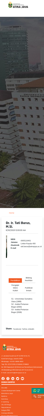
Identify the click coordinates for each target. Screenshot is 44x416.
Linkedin (31, 329)
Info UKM (4, 388)
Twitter (24, 329)
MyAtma (4, 396)
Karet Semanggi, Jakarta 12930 (12, 359)
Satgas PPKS (5, 410)
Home (11, 213)
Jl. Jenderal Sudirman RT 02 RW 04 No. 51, (15, 356)
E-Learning (5, 402)
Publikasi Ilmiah (28, 289)
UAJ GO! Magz (6, 405)
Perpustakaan (6, 407)
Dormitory (4, 399)
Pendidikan (15, 280)
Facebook (17, 329)
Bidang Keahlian (28, 279)
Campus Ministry (7, 413)
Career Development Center (10, 391)
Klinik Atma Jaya (7, 393)
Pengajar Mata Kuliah (15, 288)
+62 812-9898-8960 (16, 361)
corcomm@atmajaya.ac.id (16, 373)
